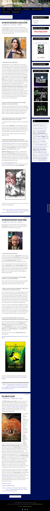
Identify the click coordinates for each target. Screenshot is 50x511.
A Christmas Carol (10, 487)
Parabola (25, 506)
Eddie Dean (15, 210)
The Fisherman (39, 152)
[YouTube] (49, 206)
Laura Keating (20, 210)
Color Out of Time (39, 127)
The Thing (47, 155)
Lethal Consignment (5, 387)
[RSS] (49, 211)
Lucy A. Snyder (4, 490)
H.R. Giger (22, 385)
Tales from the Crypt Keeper (6, 212)
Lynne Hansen (9, 490)
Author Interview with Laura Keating (14, 23)
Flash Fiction (45, 128)
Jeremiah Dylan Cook (11, 3)
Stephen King (26, 210)
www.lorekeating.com (9, 164)
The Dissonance (6, 388)
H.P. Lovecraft (17, 385)
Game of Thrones (36, 130)
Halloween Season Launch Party (8, 475)
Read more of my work (6, 483)
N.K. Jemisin (40, 141)
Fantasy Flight (40, 128)
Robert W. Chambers (43, 146)
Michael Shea (35, 141)
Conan (22, 384)
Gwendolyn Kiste (42, 131)
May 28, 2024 (13, 24)
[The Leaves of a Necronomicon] (41, 53)
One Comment (26, 394)
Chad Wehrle (11, 210)
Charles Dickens (16, 487)
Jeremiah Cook (7, 24)
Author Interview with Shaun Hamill (14, 220)
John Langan (42, 136)
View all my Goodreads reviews (8, 485)
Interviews (19, 24)
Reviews (20, 398)
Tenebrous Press (14, 212)
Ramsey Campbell (36, 146)
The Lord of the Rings (38, 154)
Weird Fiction (11, 388)
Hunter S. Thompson (23, 489)
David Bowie (35, 128)
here (13, 204)
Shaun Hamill (22, 387)
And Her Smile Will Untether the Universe (40, 123)
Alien (16, 384)
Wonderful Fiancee (43, 160)
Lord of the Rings (39, 138)
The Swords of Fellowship (40, 155)
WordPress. (29, 506)
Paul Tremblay (39, 144)
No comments (26, 20)
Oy (23, 210)
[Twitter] (49, 208)
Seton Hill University (39, 149)
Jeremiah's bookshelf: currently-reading (41, 42)
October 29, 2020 (14, 398)
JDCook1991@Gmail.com (38, 504)
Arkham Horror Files (37, 125)
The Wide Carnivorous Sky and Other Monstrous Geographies (40, 157)
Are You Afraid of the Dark (17, 209)
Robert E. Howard (16, 387)
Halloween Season (8, 396)
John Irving (26, 385)
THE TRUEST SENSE (6, 143)
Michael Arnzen (43, 139)
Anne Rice (19, 384)
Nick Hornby (11, 387)
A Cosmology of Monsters (11, 384)
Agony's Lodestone (10, 209)
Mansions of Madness (37, 139)
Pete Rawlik (44, 144)
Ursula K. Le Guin (35, 160)
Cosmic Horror (12, 385)
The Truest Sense (18, 31)
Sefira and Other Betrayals (41, 147)
